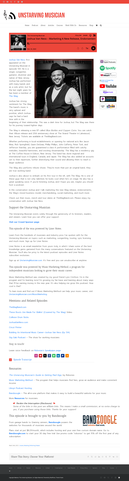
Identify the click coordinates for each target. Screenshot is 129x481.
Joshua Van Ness (17, 59)
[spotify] (54, 355)
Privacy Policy (84, 468)
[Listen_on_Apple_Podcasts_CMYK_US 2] (108, 60)
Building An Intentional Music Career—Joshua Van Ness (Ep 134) (39, 332)
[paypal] (62, 355)
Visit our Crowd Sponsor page (24, 221)
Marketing (26, 445)
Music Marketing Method (21, 380)
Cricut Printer (15, 327)
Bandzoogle (14, 393)
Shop (103, 468)
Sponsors (95, 468)
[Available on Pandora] (108, 97)
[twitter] (45, 355)
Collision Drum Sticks (19, 317)
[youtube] (40, 355)
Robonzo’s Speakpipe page (47, 350)
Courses (112, 468)
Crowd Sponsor (59, 468)
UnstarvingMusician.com (31, 260)
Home (10, 468)
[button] (101, 25)
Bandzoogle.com (17, 433)
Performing (32, 445)
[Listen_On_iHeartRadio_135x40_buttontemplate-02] (108, 73)
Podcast (38, 445)
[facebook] (49, 355)
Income (21, 445)
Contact (48, 468)
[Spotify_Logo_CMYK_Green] (108, 66)
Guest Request (71, 468)
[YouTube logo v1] (108, 85)
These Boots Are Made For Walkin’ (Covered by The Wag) (37, 312)
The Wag (13, 96)
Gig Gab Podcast (17, 337)
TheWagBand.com (17, 307)
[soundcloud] (67, 355)
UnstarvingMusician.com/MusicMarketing (28, 294)
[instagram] (36, 355)
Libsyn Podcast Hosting (20, 388)
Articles (19, 468)
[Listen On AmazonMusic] (108, 91)
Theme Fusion (59, 477)
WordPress (52, 477)
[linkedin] (58, 355)
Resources (19, 398)
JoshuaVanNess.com (18, 322)
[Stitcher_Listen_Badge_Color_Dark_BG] (108, 104)
